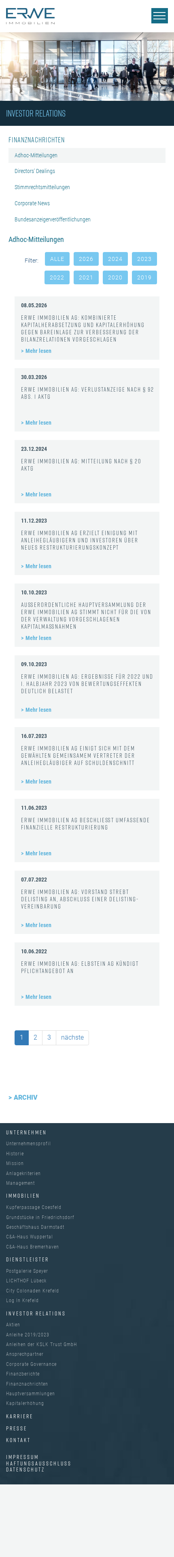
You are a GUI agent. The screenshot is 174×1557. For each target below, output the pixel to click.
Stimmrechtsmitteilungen (42, 187)
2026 (86, 259)
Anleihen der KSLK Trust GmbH (41, 1344)
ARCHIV (26, 1097)
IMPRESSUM (22, 1456)
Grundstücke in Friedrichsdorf (40, 1217)
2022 (57, 277)
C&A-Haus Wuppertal (29, 1237)
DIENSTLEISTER (27, 1259)
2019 (144, 277)
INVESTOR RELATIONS (36, 1313)
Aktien (13, 1325)
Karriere (19, 1416)
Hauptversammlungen (30, 1394)
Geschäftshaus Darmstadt (35, 1227)
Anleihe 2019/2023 (27, 1335)
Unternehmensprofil (28, 1143)
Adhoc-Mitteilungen (36, 155)
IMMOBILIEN (23, 1195)
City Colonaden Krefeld (32, 1291)
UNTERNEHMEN (26, 1132)
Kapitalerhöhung (25, 1403)
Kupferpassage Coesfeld (34, 1207)
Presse (16, 1428)
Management (20, 1183)
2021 (86, 277)
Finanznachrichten (27, 1384)
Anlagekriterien (23, 1173)
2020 (115, 277)
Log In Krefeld (22, 1300)
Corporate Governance (31, 1364)
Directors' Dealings (35, 171)
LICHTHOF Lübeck (26, 1281)
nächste (72, 1037)
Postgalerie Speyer (27, 1271)
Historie (15, 1154)
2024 (115, 259)
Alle (57, 259)
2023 (144, 259)
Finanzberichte (23, 1374)
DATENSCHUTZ (25, 1469)
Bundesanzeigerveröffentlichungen (53, 219)
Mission (15, 1163)
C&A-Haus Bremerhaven (32, 1247)
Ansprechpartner (25, 1354)
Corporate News (32, 203)
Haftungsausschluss (39, 1463)
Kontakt (18, 1439)
